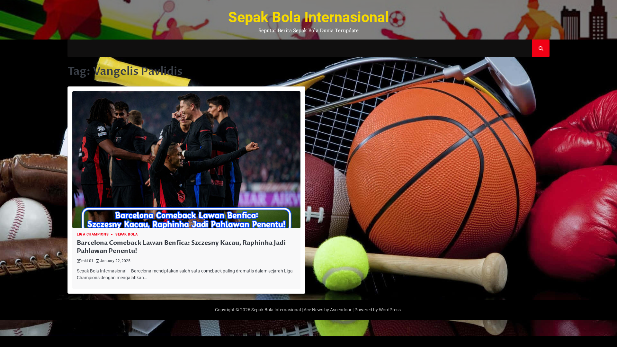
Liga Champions (93, 234)
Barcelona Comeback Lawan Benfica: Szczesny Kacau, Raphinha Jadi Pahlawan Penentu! (181, 247)
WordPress (390, 309)
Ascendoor (341, 309)
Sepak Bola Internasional (308, 17)
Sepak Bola (126, 234)
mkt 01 (87, 260)
